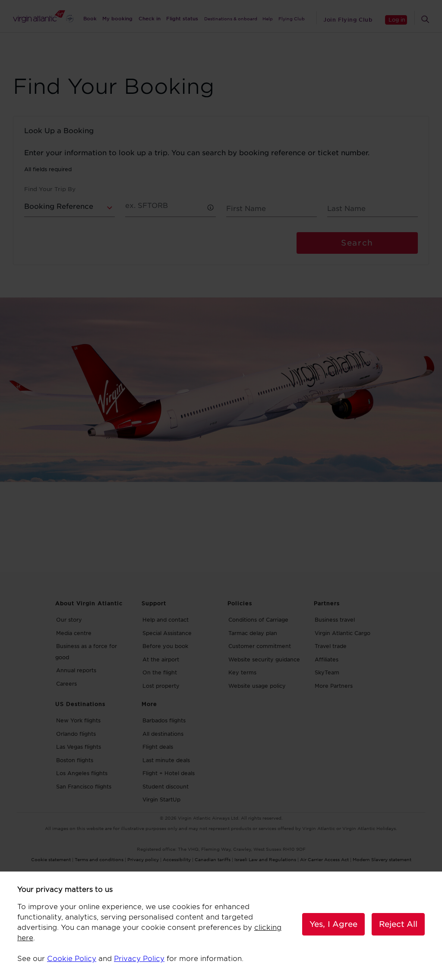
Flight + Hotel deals (168, 773)
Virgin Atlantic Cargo (342, 633)
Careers (66, 683)
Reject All (398, 924)
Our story (69, 619)
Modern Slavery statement (382, 859)
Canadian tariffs (212, 859)
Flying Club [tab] (291, 18)
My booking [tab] (117, 19)
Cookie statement (51, 859)
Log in (396, 19)
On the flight (159, 672)
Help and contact (165, 619)
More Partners (334, 686)
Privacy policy (143, 859)
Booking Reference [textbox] (58, 206)
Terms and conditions (99, 859)
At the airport (160, 659)
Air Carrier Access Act (324, 859)
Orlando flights (76, 734)
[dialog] (221, 924)
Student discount (165, 786)
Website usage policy (257, 686)
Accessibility (177, 859)
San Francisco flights (83, 786)
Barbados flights (164, 720)
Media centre (74, 633)
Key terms (242, 672)
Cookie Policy (71, 959)
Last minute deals (166, 760)
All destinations (162, 734)
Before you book (165, 646)
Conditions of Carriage (258, 619)
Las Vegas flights (78, 747)
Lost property (161, 686)
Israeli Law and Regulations (265, 859)
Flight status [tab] (182, 19)
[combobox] (69, 209)
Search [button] (357, 242)
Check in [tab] (150, 19)
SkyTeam (327, 672)
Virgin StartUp (161, 799)
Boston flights (74, 760)
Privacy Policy (139, 959)
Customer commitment (259, 646)
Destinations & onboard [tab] (230, 18)
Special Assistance (167, 633)
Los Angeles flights (81, 773)
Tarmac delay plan (252, 633)
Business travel (335, 619)
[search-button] (425, 19)
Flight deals (157, 747)
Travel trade (331, 646)
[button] (211, 208)
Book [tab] (90, 19)
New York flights (78, 720)
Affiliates (326, 659)
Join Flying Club (347, 19)
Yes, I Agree (333, 924)
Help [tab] (267, 18)
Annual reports (76, 670)
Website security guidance (264, 659)
